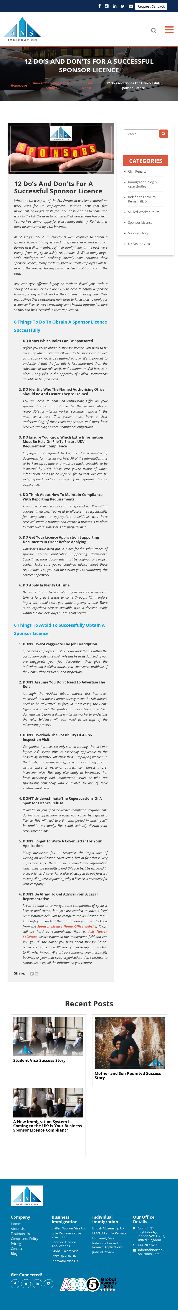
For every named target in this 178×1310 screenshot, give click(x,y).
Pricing (16, 1243)
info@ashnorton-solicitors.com (150, 1252)
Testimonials (20, 1234)
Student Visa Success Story (39, 1060)
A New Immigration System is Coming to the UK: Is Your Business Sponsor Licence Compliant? (47, 1126)
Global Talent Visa (65, 1251)
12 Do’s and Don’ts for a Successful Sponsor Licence (58, 187)
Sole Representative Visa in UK (66, 1235)
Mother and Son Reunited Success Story (128, 1075)
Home (15, 1224)
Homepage (19, 85)
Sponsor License (140, 222)
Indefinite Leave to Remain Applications (107, 1245)
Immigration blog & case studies (142, 184)
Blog (14, 1253)
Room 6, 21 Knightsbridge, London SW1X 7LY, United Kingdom (151, 1234)
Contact (16, 1248)
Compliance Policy (24, 1238)
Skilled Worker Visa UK (69, 1228)
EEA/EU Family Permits (109, 1233)
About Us (18, 1229)
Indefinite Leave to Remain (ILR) (142, 199)
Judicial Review (103, 1252)
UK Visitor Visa (139, 243)
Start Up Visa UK (64, 1256)
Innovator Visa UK (65, 1261)
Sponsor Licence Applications (64, 1244)
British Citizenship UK (108, 1228)
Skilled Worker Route (143, 212)
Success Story (138, 233)
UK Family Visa (103, 1238)
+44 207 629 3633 (151, 1245)
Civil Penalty (137, 171)
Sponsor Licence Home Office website (67, 926)
